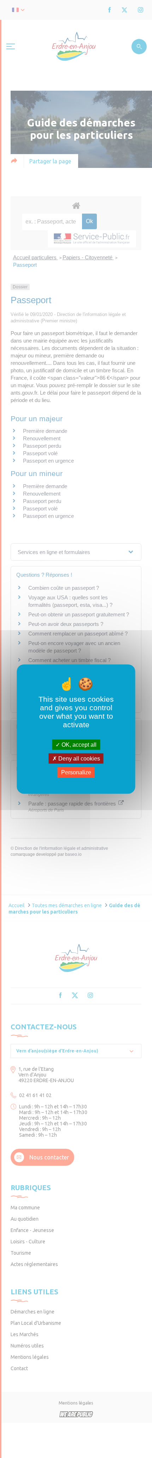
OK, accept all (78, 745)
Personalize (76, 772)
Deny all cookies (78, 759)
